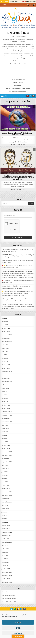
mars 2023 (5, 442)
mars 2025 (5, 361)
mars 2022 (5, 482)
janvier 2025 (6, 368)
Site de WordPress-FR (9, 602)
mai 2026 (5, 318)
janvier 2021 (6, 528)
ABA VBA (13, 145)
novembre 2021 (7, 495)
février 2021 (6, 525)
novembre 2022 (7, 455)
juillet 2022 (5, 468)
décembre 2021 (7, 492)
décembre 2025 (7, 335)
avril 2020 (5, 559)
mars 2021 (5, 522)
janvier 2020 (6, 569)
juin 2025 (5, 351)
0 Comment (32, 130)
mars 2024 (5, 401)
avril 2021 (5, 518)
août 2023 (5, 425)
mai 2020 (5, 555)
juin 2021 (4, 512)
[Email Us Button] (11, 609)
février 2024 (6, 405)
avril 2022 (5, 478)
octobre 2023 (6, 418)
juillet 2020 (5, 549)
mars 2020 (5, 562)
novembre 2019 (7, 575)
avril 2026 (5, 321)
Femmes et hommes (28, 112)
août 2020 (5, 545)
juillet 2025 (5, 348)
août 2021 (5, 505)
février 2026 (6, 328)
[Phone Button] (15, 609)
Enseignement (8, 112)
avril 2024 (5, 398)
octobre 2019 (6, 579)
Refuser (18, 628)
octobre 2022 (6, 458)
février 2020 (6, 565)
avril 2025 (5, 358)
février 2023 (6, 445)
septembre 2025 (7, 341)
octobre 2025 (6, 338)
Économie (29, 110)
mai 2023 (5, 435)
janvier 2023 (6, 448)
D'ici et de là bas (18, 110)
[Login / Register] (30, 96)
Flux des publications (8, 595)
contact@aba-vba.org (18, 79)
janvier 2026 (6, 331)
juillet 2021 (5, 508)
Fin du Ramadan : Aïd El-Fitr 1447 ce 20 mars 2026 (17, 260)
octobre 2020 (6, 539)
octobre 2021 (6, 498)
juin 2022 (5, 472)
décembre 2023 (7, 411)
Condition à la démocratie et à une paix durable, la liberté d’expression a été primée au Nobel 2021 (18, 177)
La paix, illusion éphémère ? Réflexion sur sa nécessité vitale (18, 134)
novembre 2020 (7, 535)
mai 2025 (5, 355)
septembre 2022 (7, 462)
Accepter (18, 622)
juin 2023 (5, 432)
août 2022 (5, 465)
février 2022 (6, 485)
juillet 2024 (5, 388)
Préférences (18, 633)
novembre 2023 (7, 415)
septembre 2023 (7, 422)
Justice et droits (23, 114)
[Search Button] (33, 96)
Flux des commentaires (9, 598)
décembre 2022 (7, 452)
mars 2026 (5, 325)
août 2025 (5, 345)
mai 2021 (4, 515)
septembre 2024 (7, 381)
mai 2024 (4, 395)
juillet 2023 (5, 428)
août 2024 (5, 385)
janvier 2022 (6, 488)
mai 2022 (5, 475)
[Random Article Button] (27, 96)
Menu (5, 5)
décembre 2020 (7, 532)
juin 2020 (5, 552)
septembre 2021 (7, 502)
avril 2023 (5, 438)
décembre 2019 (7, 572)
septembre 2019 (7, 582)
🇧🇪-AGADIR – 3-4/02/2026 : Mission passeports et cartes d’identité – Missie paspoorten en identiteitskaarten (17, 293)
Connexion (5, 592)
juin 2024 (5, 391)
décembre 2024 (7, 371)
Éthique (17, 112)
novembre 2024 (7, 375)
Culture (7, 110)
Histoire (12, 114)
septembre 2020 (7, 542)
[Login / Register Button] (21, 609)
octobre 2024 (6, 378)
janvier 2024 (6, 408)
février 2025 (6, 365)
